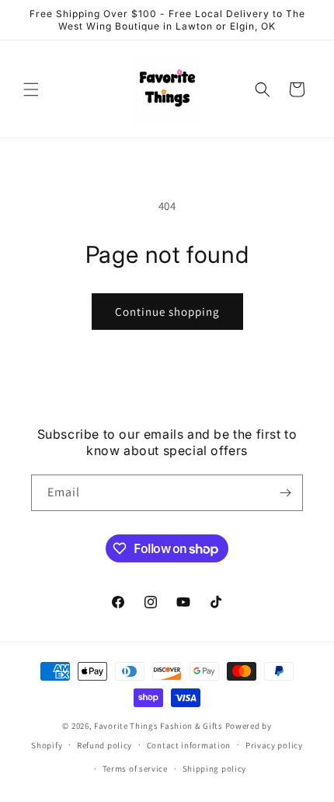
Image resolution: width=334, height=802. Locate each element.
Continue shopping (167, 311)
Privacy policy (274, 745)
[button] (31, 89)
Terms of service (135, 768)
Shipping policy (215, 768)
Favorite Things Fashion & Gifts (158, 725)
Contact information (189, 745)
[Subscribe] (285, 493)
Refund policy (104, 745)
